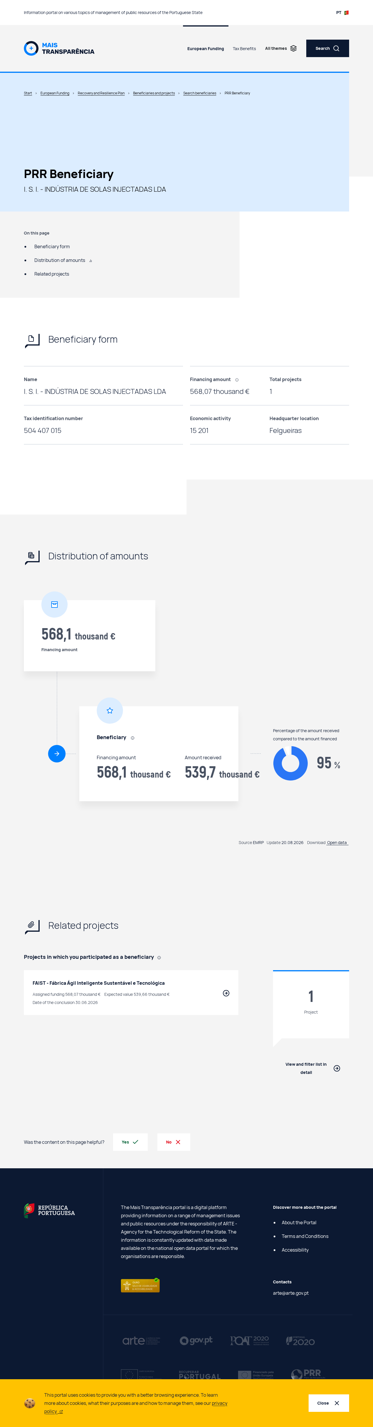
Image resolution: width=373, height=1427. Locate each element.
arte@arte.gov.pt (291, 1293)
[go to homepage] (59, 48)
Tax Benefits (244, 48)
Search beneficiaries (199, 93)
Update (274, 842)
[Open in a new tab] (49, 1210)
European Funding (205, 48)
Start (28, 93)
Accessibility (295, 1250)
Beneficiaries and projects (154, 93)
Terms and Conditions (305, 1236)
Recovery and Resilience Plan (101, 93)
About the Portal (299, 1222)
